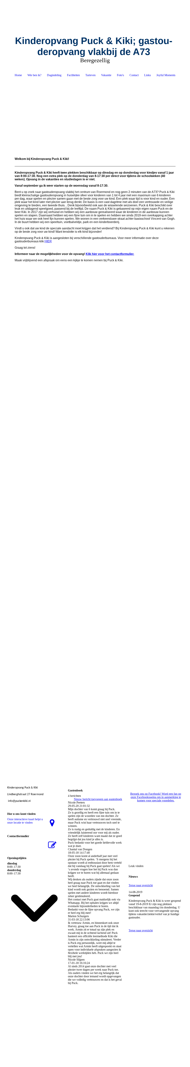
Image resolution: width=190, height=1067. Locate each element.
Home (18, 75)
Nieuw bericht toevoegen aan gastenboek (98, 799)
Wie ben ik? (34, 75)
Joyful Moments (165, 75)
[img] (95, 14)
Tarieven (90, 75)
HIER (48, 241)
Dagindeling (54, 75)
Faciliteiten (73, 75)
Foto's (120, 75)
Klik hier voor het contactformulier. (110, 254)
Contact (134, 75)
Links (147, 75)
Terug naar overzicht (141, 885)
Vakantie (106, 75)
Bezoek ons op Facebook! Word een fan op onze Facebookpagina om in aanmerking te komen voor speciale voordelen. (155, 797)
